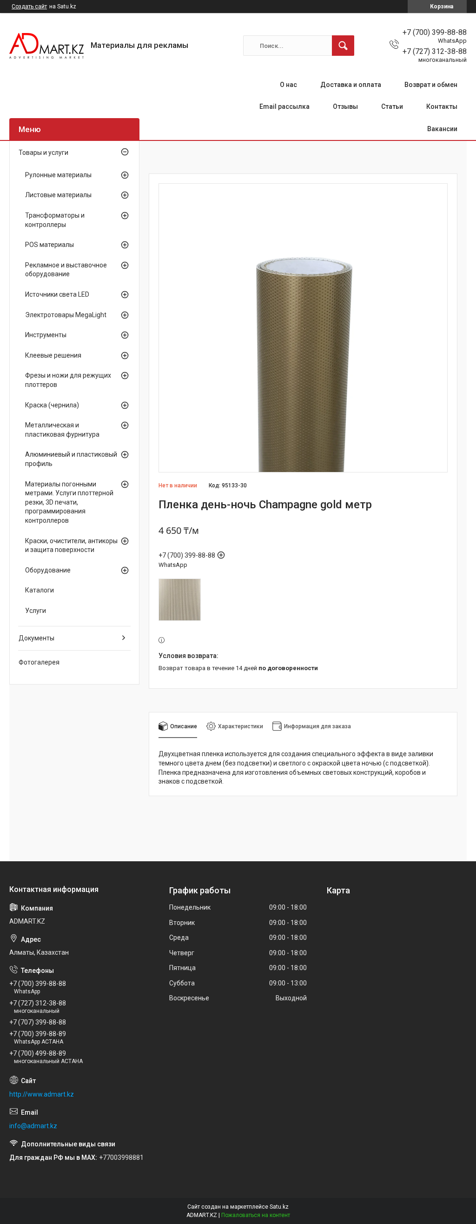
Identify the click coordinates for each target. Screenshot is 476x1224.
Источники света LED (57, 294)
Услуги (35, 610)
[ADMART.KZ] (46, 46)
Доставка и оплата (350, 84)
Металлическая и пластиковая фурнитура (62, 429)
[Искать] (343, 45)
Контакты (441, 106)
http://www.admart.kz (41, 1094)
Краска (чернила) (52, 405)
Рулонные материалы (58, 175)
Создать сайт (29, 6)
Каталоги (39, 590)
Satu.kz (279, 1207)
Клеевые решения (53, 355)
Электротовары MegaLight (65, 315)
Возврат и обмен (430, 84)
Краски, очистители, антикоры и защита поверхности (71, 545)
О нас (288, 84)
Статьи (392, 106)
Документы (36, 638)
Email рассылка (284, 106)
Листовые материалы (58, 195)
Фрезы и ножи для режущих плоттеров (68, 380)
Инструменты (45, 335)
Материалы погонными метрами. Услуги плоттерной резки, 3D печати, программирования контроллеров (69, 502)
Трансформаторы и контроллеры (55, 220)
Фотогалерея (39, 662)
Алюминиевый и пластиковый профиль (71, 459)
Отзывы (345, 106)
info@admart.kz (33, 1126)
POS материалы (49, 244)
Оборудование (48, 570)
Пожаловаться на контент (255, 1215)
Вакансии (442, 129)
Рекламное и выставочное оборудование (66, 269)
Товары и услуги (43, 152)
